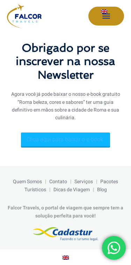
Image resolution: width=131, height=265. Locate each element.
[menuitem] (104, 11)
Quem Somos (27, 181)
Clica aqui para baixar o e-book (65, 139)
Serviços (83, 181)
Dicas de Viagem (71, 189)
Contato (58, 181)
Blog (102, 189)
